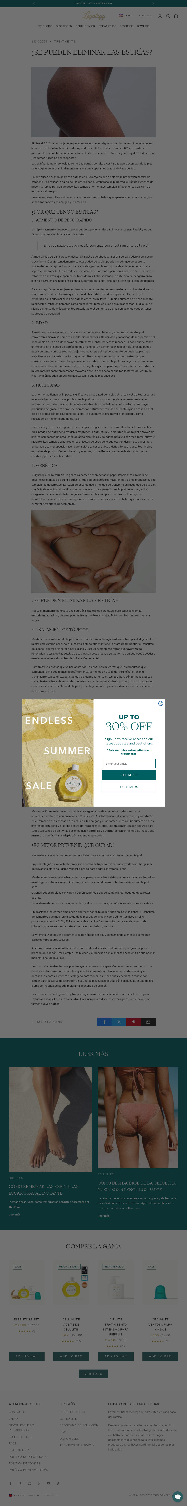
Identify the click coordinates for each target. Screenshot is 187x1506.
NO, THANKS (129, 787)
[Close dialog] (161, 703)
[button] (177, 1496)
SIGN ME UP (129, 775)
